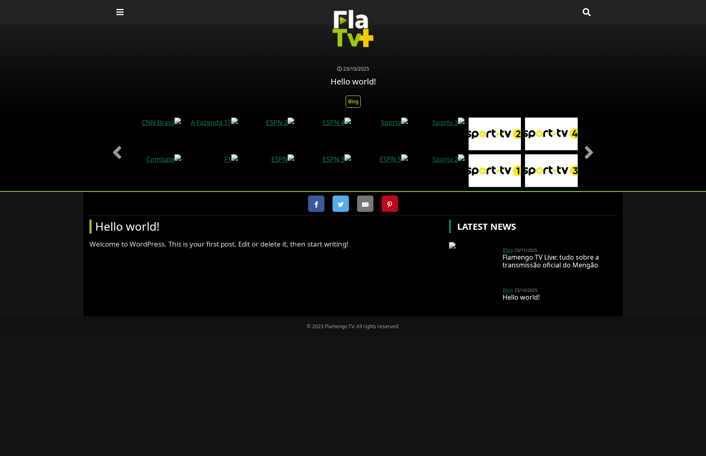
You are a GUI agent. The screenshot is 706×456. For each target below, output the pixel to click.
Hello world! (521, 297)
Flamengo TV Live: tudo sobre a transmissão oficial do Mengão (551, 261)
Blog (353, 101)
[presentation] (117, 152)
